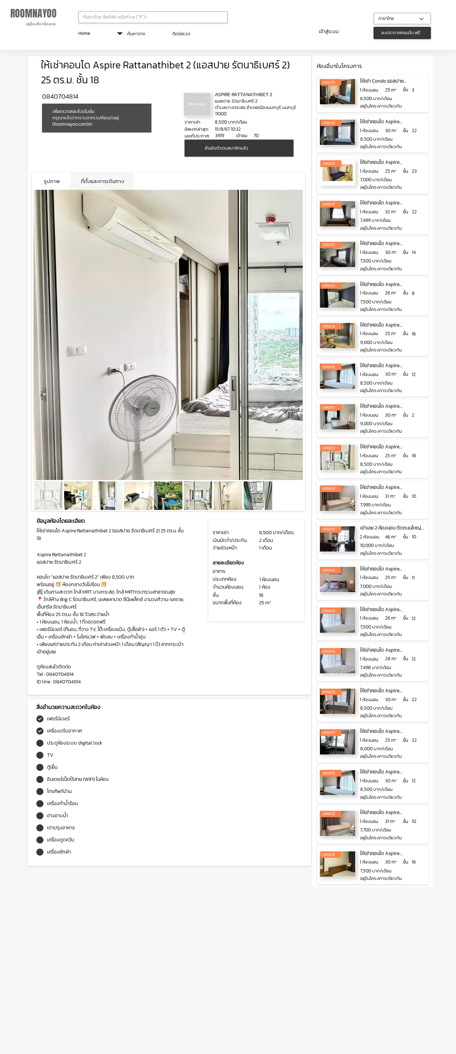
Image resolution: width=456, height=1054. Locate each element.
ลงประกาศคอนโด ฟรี (400, 32)
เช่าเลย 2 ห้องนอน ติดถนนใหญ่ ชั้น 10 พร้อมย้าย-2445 (390, 531)
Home (84, 33)
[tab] (51, 181)
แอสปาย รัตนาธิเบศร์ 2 (236, 101)
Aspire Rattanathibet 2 (243, 94)
